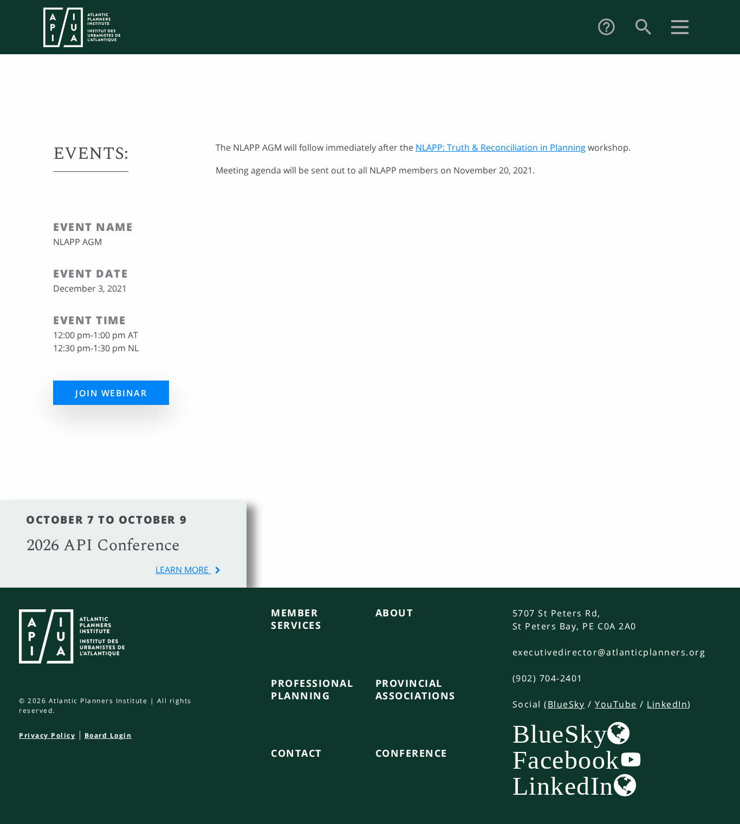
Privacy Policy (47, 735)
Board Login (108, 735)
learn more (183, 570)
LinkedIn (667, 704)
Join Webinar (111, 393)
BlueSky (566, 704)
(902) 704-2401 (547, 678)
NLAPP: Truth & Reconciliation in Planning (501, 147)
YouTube (616, 704)
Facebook (566, 759)
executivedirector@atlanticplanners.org (609, 652)
